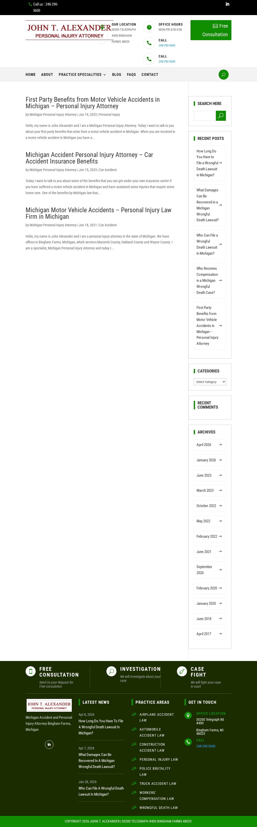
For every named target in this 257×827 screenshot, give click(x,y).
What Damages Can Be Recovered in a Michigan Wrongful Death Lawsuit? (208, 205)
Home (31, 74)
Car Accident (108, 170)
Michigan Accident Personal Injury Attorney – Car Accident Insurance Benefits (89, 158)
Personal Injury (109, 115)
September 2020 (204, 570)
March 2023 (205, 490)
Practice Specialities (80, 74)
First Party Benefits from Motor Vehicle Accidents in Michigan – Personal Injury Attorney (93, 103)
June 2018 (204, 619)
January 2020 (206, 603)
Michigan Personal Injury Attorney (53, 115)
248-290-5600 (167, 45)
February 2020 (207, 588)
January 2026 (206, 460)
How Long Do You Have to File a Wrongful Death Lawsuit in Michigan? (207, 163)
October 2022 (206, 506)
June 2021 (204, 551)
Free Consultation (215, 30)
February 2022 (207, 536)
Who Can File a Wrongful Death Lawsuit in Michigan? (207, 244)
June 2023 (204, 475)
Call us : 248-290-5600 (45, 7)
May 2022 (203, 521)
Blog (116, 74)
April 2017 (204, 634)
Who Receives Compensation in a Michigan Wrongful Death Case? (207, 280)
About (47, 74)
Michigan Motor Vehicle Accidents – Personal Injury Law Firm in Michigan (98, 213)
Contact (150, 74)
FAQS (131, 74)
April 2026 (204, 445)
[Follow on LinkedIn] (227, 4)
